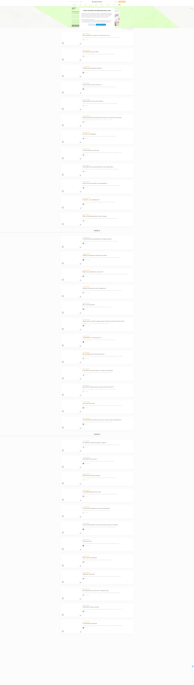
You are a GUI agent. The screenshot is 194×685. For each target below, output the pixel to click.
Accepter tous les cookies (101, 24)
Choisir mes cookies (92, 24)
